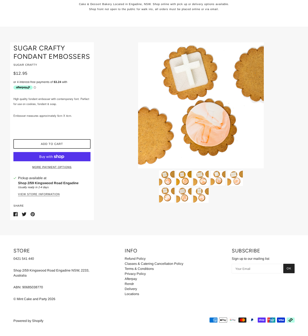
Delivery (131, 289)
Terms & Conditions (139, 268)
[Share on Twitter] (24, 214)
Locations (132, 294)
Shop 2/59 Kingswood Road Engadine (48, 183)
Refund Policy (135, 258)
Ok (289, 268)
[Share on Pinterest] (32, 214)
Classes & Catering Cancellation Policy (154, 263)
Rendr (129, 284)
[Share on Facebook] (16, 214)
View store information (39, 194)
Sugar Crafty (25, 64)
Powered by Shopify (28, 321)
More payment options (52, 167)
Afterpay (131, 279)
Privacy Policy (135, 274)
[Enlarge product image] (201, 105)
